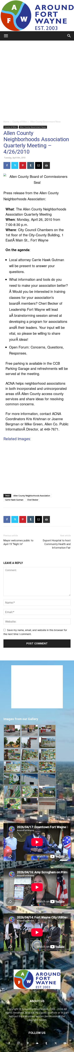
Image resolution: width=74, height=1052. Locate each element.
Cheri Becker (32, 499)
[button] (5, 36)
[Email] (38, 165)
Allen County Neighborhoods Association (31, 495)
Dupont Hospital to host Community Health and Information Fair (57, 544)
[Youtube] (64, 1043)
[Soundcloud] (37, 1043)
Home (6, 121)
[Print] (46, 165)
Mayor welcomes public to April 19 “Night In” (18, 542)
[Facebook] (6, 165)
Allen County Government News (45, 121)
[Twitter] (14, 165)
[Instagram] (18, 1043)
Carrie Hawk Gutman (14, 499)
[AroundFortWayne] (37, 15)
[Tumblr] (30, 165)
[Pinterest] (22, 165)
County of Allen (20, 121)
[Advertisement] (37, 79)
